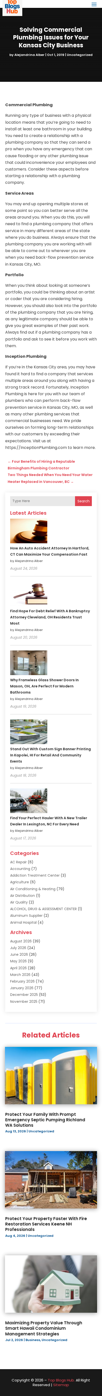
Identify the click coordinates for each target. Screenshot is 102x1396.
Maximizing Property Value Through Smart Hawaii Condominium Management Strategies (43, 1328)
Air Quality (19, 902)
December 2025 (24, 994)
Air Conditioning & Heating (32, 888)
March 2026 (20, 974)
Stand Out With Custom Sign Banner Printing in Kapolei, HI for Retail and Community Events (50, 755)
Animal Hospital (23, 922)
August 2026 (21, 941)
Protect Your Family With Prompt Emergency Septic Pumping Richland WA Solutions (45, 1119)
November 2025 (23, 1001)
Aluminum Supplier (26, 915)
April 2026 (18, 968)
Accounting (20, 868)
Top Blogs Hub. (61, 1380)
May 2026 (18, 961)
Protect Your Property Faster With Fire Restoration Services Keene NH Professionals (46, 1224)
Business (33, 1340)
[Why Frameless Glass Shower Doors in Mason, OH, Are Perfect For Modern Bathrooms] (28, 663)
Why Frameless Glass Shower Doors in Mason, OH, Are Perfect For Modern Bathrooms (44, 686)
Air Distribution (22, 895)
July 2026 (18, 947)
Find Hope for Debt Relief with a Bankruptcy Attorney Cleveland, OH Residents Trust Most (50, 617)
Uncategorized (80, 54)
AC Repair (18, 862)
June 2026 (19, 954)
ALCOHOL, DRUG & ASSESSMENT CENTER (43, 908)
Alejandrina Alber (29, 54)
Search (83, 501)
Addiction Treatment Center (35, 875)
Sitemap (61, 1384)
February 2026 (22, 981)
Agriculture (19, 882)
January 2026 (21, 988)
